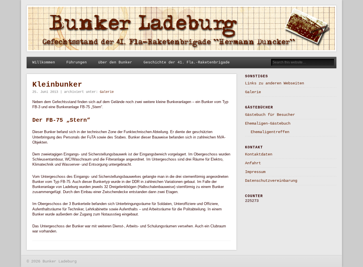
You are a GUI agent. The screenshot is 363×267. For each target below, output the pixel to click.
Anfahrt (253, 163)
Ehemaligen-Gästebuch (267, 123)
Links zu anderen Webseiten (274, 83)
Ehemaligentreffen (270, 132)
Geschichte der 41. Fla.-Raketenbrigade (186, 62)
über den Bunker (115, 62)
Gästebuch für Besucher (270, 114)
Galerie (107, 92)
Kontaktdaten (258, 154)
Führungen (76, 62)
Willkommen (43, 62)
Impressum (255, 172)
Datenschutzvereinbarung (271, 180)
